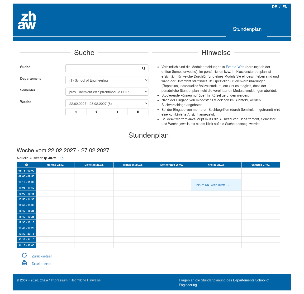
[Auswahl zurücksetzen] (62, 158)
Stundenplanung (213, 280)
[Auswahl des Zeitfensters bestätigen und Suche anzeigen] (143, 68)
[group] (75, 111)
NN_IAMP (211, 185)
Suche (24, 66)
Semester (27, 90)
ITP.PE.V (199, 185)
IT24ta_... (223, 185)
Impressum (59, 280)
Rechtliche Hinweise (86, 280)
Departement (30, 78)
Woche (25, 101)
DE (274, 6)
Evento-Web (235, 66)
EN (284, 6)
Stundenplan (247, 28)
